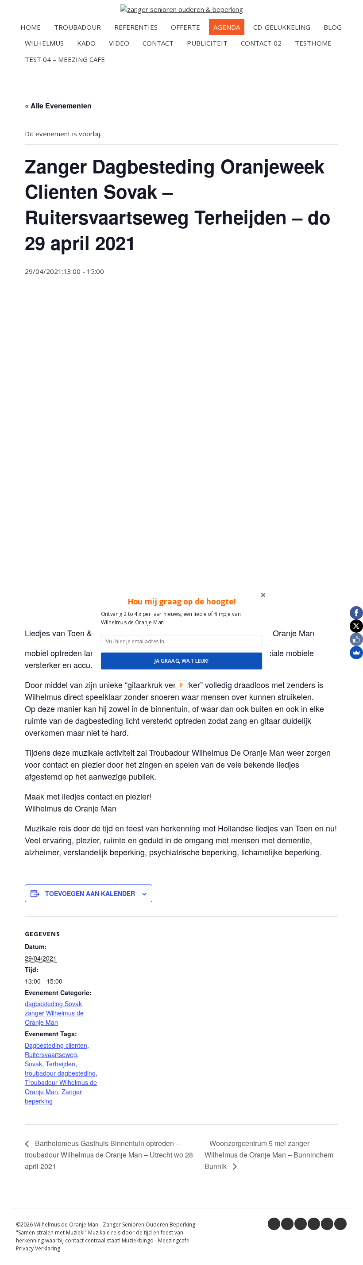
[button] (181, 601)
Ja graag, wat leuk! (181, 660)
